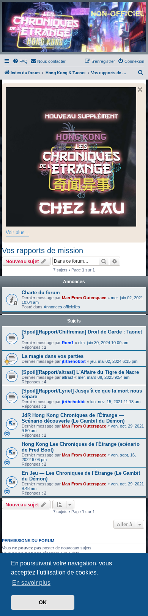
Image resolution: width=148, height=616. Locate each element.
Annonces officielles (62, 307)
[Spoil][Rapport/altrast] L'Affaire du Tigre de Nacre (80, 372)
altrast (67, 377)
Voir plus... (17, 232)
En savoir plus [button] (31, 582)
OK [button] (43, 602)
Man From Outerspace (84, 297)
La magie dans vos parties (52, 356)
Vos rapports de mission (42, 250)
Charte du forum (41, 292)
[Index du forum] (74, 27)
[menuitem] (20, 61)
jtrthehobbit (74, 361)
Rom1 (68, 342)
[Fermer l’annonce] (140, 89)
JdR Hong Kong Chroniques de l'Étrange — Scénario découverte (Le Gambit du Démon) (73, 418)
